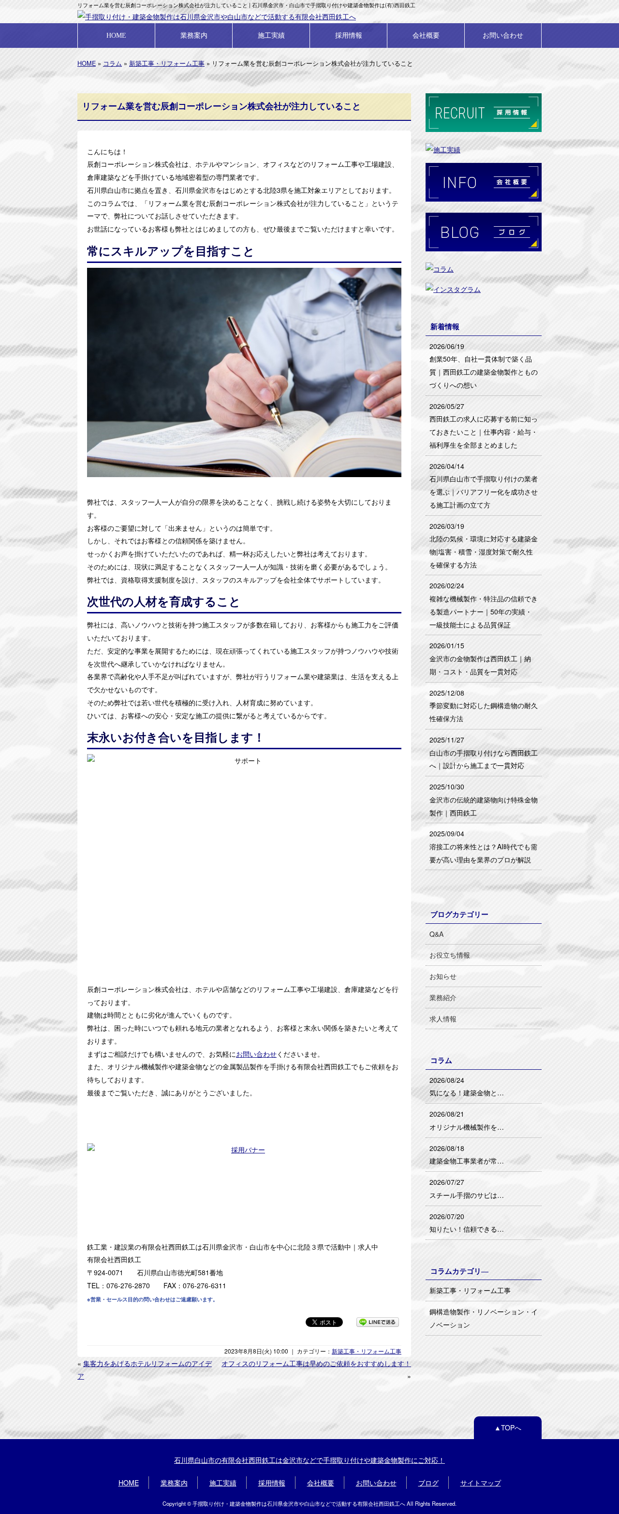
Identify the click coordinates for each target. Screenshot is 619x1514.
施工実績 (271, 35)
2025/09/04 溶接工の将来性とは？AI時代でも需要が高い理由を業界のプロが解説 (483, 846)
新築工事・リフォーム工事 (167, 63)
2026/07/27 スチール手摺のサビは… (466, 1188)
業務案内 (193, 35)
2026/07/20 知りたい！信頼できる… (466, 1222)
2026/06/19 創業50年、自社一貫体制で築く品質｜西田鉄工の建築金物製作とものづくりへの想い (483, 365)
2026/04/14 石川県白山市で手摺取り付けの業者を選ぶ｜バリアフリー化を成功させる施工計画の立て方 (483, 485)
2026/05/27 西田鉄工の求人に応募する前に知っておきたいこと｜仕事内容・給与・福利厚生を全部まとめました (483, 425)
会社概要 (426, 35)
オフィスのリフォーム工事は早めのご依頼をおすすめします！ (316, 1363)
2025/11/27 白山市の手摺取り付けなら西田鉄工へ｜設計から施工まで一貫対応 (483, 752)
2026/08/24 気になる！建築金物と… (466, 1086)
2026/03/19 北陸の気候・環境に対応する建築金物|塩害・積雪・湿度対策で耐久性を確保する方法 (483, 545)
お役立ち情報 (449, 955)
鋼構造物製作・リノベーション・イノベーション (483, 1318)
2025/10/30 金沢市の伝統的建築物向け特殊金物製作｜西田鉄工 (483, 799)
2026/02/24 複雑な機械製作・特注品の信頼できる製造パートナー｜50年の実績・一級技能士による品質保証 (483, 605)
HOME (116, 35)
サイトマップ (480, 1482)
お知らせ (443, 976)
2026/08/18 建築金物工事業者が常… (466, 1154)
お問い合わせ (503, 35)
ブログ (428, 1482)
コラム (112, 63)
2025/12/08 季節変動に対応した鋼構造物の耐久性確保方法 (483, 705)
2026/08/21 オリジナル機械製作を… (466, 1120)
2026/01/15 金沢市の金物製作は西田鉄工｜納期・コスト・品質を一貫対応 (480, 658)
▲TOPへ (507, 1427)
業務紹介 (443, 997)
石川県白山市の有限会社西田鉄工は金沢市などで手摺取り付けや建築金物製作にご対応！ (309, 1460)
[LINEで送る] (377, 1321)
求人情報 (443, 1018)
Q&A (436, 934)
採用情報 (348, 35)
